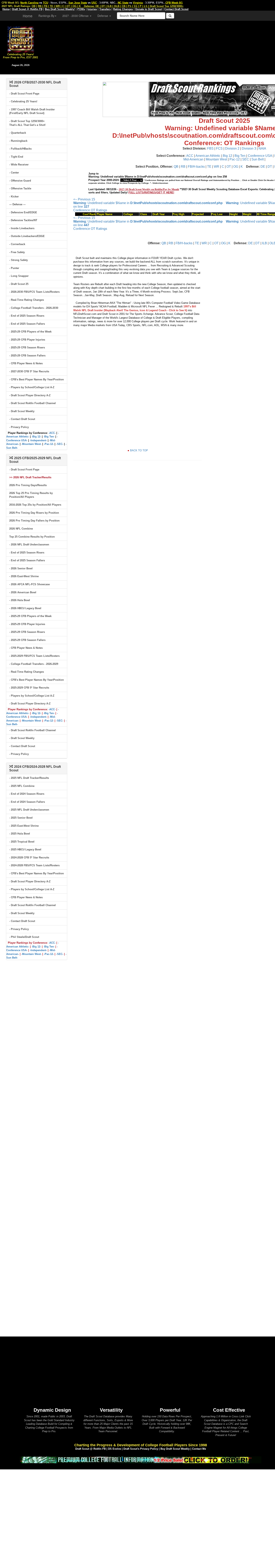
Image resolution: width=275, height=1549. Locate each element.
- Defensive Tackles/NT (23, 220)
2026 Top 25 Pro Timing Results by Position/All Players (31, 495)
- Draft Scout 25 (18, 283)
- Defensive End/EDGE (23, 212)
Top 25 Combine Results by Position (32, 536)
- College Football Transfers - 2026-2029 (33, 663)
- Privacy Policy (19, 427)
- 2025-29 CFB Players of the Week (30, 331)
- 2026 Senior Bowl (21, 568)
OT (228, 166)
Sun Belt (257, 159)
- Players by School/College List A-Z (31, 387)
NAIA (262, 148)
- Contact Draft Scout (22, 419)
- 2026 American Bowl (22, 592)
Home (27, 15)
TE (209, 166)
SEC (245, 159)
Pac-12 (235, 159)
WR (216, 166)
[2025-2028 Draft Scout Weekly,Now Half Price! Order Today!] (140, 1459)
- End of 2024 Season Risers (26, 793)
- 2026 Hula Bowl (19, 600)
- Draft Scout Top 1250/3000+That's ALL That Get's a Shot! (27, 123)
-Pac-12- (49, 444)
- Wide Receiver (19, 164)
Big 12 (227, 155)
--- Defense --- (17, 204)
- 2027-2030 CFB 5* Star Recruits (29, 371)
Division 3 (249, 148)
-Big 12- (36, 436)
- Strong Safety (18, 260)
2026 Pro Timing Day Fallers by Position (34, 520)
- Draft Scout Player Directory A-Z (30, 395)
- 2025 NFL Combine (21, 785)
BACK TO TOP (139, 450)
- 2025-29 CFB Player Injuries (27, 339)
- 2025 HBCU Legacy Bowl (25, 849)
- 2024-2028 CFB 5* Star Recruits (29, 857)
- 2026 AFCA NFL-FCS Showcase (29, 584)
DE (263, 166)
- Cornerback (17, 244)
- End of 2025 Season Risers (26, 315)
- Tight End (16, 156)
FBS (210, 148)
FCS (219, 148)
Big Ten (240, 155)
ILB (264, 243)
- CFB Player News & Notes (26, 363)
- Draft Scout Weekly (21, 411)
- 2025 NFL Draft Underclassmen (29, 809)
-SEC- (59, 444)
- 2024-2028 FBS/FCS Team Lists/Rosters (34, 865)
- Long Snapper (19, 275)
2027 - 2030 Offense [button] (75, 16)
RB (183, 166)
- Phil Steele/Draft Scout (24, 936)
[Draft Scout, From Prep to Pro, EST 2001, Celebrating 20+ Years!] (20, 39)
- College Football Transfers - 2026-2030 (33, 307)
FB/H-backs (196, 166)
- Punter (14, 268)
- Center (14, 172)
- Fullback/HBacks (20, 148)
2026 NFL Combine (21, 528)
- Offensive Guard (20, 180)
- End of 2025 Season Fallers (27, 323)
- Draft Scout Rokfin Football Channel (32, 403)
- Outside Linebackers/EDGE (27, 236)
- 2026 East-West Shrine (24, 576)
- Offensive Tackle (20, 188)
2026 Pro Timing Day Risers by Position (34, 512)
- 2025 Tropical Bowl (21, 841)
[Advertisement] (158, 46)
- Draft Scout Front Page (24, 93)
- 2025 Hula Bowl (19, 833)
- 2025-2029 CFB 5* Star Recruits (29, 687)
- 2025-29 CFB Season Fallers (27, 355)
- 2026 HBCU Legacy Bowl (25, 608)
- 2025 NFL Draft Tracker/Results (29, 777)
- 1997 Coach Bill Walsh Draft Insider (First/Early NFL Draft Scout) (32, 111)
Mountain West (216, 159)
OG (235, 166)
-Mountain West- (31, 444)
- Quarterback (17, 132)
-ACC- (52, 432)
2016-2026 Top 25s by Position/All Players (35, 504)
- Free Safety (17, 252)
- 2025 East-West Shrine (24, 825)
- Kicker (14, 196)
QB (176, 166)
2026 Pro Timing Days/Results (28, 485)
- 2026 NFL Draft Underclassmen (29, 544)
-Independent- (38, 440)
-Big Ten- (49, 436)
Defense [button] (103, 16)
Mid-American (193, 159)
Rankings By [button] (46, 16)
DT (270, 166)
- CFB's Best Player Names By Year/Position (36, 379)
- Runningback (18, 140)
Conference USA (260, 155)
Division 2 (232, 148)
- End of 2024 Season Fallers (27, 801)
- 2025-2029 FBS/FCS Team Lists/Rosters (34, 655)
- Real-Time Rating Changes (26, 299)
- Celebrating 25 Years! (23, 101)
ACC (189, 155)
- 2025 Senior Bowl (21, 817)
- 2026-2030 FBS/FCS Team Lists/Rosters (34, 291)
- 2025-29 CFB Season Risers (27, 347)
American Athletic (207, 155)
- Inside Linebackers (21, 228)
